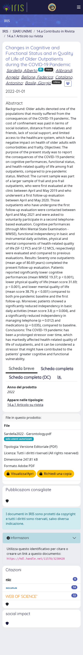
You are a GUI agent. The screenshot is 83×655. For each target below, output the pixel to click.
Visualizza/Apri (21, 473)
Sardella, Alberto (21, 70)
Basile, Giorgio (38, 82)
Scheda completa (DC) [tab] (30, 377)
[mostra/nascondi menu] (79, 7)
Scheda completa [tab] (57, 368)
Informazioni (19, 538)
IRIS (5, 31)
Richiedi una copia (57, 473)
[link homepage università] (52, 7)
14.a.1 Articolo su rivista (25, 36)
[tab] (59, 377)
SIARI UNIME (22, 31)
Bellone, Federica (37, 77)
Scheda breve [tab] (21, 368)
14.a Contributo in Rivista (55, 31)
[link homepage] (14, 7)
